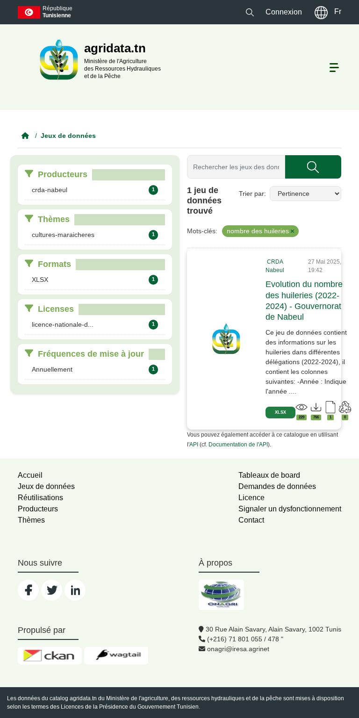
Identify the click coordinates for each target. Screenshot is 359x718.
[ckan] (50, 656)
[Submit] (313, 167)
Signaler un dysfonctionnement (289, 509)
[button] (250, 12)
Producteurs (38, 509)
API (193, 444)
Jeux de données (68, 135)
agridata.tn (83, 698)
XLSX (280, 412)
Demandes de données (277, 486)
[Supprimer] (292, 231)
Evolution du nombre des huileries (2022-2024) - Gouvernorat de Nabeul (304, 301)
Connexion (284, 12)
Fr (337, 11)
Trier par (251, 193)
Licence (251, 498)
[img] (226, 339)
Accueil (30, 475)
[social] (28, 590)
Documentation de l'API (238, 444)
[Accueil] (25, 135)
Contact (251, 520)
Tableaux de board (269, 475)
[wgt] (116, 656)
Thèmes (31, 520)
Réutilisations (40, 498)
